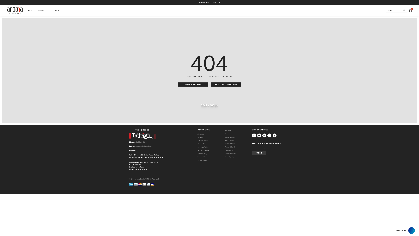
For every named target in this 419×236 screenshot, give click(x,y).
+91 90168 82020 (141, 142)
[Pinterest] (269, 135)
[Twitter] (259, 135)
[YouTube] (274, 135)
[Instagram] (264, 135)
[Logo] (15, 10)
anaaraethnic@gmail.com (143, 146)
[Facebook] (254, 135)
